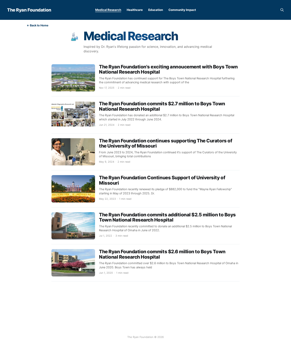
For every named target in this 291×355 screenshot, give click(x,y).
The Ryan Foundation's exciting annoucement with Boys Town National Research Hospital (168, 69)
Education (155, 10)
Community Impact (182, 10)
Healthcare (135, 10)
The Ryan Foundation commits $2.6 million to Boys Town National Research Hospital (162, 254)
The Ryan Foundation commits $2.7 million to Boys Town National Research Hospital (162, 106)
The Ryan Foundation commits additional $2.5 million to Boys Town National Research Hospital (167, 217)
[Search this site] (282, 10)
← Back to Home (37, 25)
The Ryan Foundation (29, 10)
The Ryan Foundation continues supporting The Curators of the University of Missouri (165, 143)
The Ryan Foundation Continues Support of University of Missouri (162, 180)
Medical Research (108, 10)
